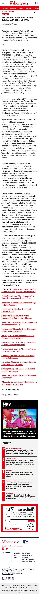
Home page (4, 11)
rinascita (16, 390)
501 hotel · (8, 390)
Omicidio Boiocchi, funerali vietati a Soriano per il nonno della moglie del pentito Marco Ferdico (20, 496)
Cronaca (11, 11)
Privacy (23, 585)
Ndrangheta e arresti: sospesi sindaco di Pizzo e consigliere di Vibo (17, 336)
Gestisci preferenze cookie (17, 587)
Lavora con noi (28, 587)
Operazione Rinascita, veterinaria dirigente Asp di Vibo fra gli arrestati (18, 363)
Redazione (4, 585)
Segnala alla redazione (14, 585)
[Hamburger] (2, 3)
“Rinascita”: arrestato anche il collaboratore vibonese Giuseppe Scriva (19, 383)
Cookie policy (29, 585)
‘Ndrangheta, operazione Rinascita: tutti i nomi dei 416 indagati (18, 370)
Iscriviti (32, 521)
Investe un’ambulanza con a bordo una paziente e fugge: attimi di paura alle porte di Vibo (20, 474)
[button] (35, 12)
